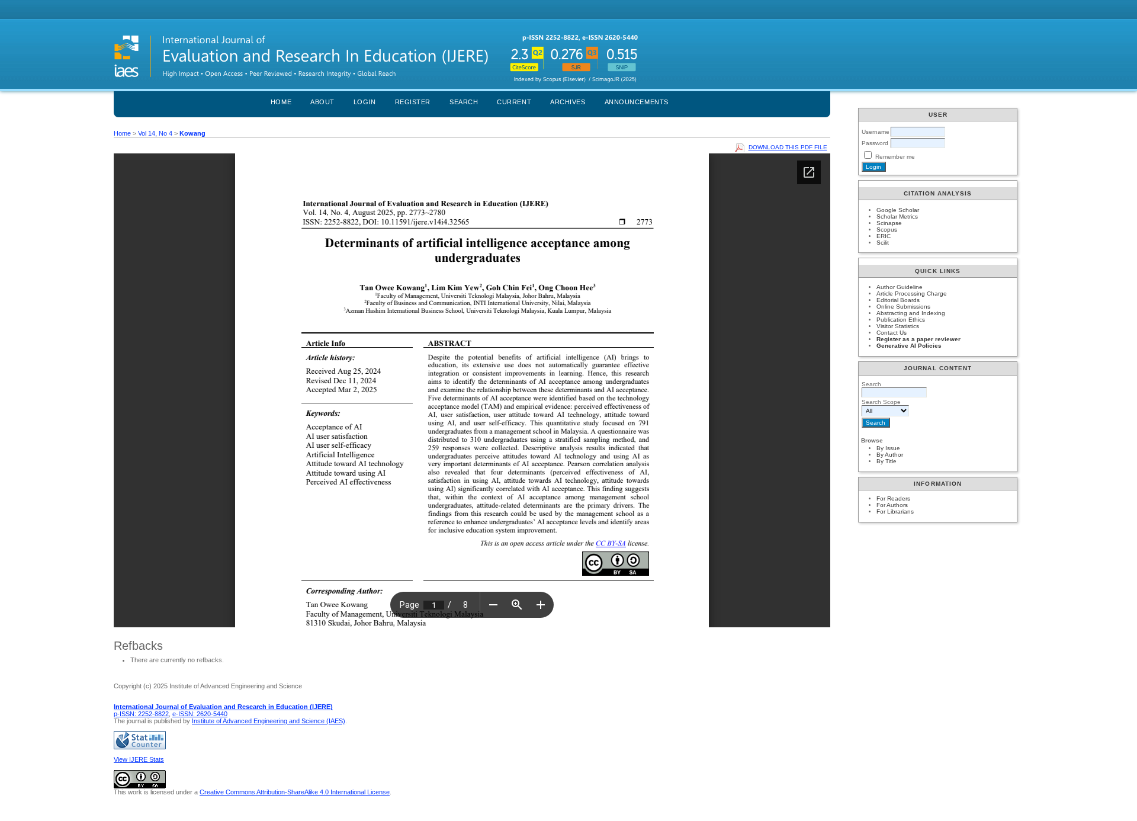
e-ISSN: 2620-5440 (199, 713)
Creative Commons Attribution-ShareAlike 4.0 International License (295, 792)
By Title (886, 461)
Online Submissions (903, 306)
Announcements (637, 101)
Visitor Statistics (897, 326)
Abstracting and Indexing (910, 313)
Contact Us (891, 332)
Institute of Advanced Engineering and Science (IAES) (268, 720)
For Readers (893, 498)
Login (365, 101)
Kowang (192, 133)
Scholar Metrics (897, 216)
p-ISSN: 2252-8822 (141, 713)
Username (875, 132)
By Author (889, 454)
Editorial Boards (898, 300)
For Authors (892, 505)
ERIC (883, 236)
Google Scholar (897, 210)
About (322, 101)
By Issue (888, 448)
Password (875, 143)
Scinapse (889, 223)
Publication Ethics (900, 319)
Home (281, 101)
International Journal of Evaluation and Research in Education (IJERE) (223, 706)
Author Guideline (899, 287)
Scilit (882, 242)
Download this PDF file (788, 147)
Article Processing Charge (911, 293)
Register (413, 101)
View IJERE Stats (139, 759)
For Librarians (895, 511)
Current (514, 101)
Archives (567, 101)
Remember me (895, 156)
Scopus (886, 229)
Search (463, 101)
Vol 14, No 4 (155, 133)
